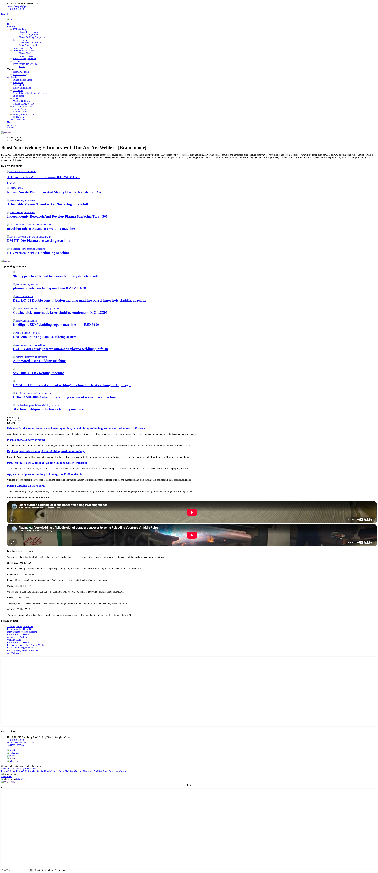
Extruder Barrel (20, 111)
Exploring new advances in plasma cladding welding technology (46, 451)
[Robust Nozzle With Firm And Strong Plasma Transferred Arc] (15, 188)
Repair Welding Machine (24, 58)
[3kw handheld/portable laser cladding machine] (36, 405)
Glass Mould (19, 85)
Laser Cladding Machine (70, 771)
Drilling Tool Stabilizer (23, 114)
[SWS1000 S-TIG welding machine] (15, 369)
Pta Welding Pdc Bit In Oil (19, 629)
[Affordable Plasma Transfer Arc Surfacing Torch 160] (21, 200)
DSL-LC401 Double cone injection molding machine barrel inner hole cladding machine (79, 300)
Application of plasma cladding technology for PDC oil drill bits (45, 474)
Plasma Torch (25, 53)
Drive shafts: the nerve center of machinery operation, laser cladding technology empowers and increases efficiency (76, 428)
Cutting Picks (19, 109)
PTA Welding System (29, 34)
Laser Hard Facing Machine (20, 647)
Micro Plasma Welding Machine (22, 631)
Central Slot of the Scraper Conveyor (30, 93)
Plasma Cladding (21, 72)
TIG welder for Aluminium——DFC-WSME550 (43, 177)
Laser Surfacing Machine (115, 771)
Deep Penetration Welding (25, 64)
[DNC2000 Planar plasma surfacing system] (26, 333)
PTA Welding (19, 29)
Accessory (18, 61)
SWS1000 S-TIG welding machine (38, 373)
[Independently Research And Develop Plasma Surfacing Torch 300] (21, 212)
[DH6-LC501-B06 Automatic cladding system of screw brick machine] (32, 393)
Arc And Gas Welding (17, 637)
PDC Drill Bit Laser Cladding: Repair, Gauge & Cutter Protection (47, 462)
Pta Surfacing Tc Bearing (19, 634)
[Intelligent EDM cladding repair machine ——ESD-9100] (25, 320)
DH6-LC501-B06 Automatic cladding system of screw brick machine (64, 397)
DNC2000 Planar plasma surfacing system (45, 337)
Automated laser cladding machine (39, 361)
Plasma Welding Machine (28, 771)
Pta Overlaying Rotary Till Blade (22, 650)
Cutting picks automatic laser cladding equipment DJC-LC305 (60, 312)
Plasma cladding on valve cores (26, 485)
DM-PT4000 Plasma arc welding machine (38, 241)
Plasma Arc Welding (92, 771)
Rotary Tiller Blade (22, 88)
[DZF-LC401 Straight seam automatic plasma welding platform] (29, 345)
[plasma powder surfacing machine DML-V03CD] (25, 284)
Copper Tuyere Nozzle (23, 103)
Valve (15, 98)
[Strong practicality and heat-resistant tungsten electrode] (15, 272)
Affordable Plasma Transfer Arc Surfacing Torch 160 (47, 204)
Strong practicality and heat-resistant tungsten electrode (55, 276)
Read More (12, 183)
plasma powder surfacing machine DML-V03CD (49, 288)
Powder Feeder (26, 56)
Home (10, 24)
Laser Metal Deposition (30, 42)
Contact (10, 127)
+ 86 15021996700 (16, 9)
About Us (11, 125)
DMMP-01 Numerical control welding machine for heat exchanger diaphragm (72, 385)
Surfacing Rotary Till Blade (20, 626)
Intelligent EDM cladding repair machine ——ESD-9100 (56, 325)
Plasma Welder (8, 771)
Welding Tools (14, 639)
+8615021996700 (15, 745)
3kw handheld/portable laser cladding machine (48, 409)
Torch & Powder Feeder (24, 50)
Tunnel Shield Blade (22, 80)
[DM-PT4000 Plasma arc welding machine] (29, 236)
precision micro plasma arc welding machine (41, 228)
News (10, 122)
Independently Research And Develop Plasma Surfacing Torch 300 (57, 216)
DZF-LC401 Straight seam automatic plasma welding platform (60, 349)
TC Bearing (18, 90)
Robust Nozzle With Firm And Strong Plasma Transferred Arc (54, 192)
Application (12, 77)
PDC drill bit (19, 117)
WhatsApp (21, 779)
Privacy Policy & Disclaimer (24, 768)
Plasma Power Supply (29, 32)
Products (11, 26)
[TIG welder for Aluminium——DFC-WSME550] (21, 171)
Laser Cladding (20, 40)
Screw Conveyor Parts (23, 48)
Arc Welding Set (15, 653)
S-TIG (22, 66)
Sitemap (5, 768)
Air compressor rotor (22, 106)
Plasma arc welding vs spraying (26, 439)
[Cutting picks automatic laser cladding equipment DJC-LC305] (37, 308)
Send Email (6, 776)
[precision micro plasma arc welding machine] (29, 224)
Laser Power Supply (28, 45)
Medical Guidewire (22, 101)
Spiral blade (18, 95)
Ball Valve (18, 82)
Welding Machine (49, 771)
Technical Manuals (16, 119)
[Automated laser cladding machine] (30, 357)
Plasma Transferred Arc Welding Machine (26, 645)
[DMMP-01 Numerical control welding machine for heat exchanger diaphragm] (15, 381)
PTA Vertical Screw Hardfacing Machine (38, 253)
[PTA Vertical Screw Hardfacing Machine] (26, 249)
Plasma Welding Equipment (32, 37)
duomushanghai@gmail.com (20, 6)
